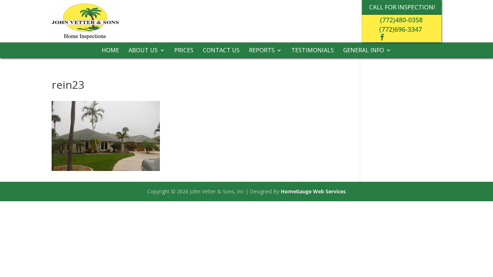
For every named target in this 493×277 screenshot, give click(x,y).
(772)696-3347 (400, 29)
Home (110, 51)
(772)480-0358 (401, 20)
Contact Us (221, 51)
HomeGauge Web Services (313, 191)
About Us (143, 51)
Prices (183, 51)
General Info (363, 51)
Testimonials (312, 51)
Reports (262, 51)
